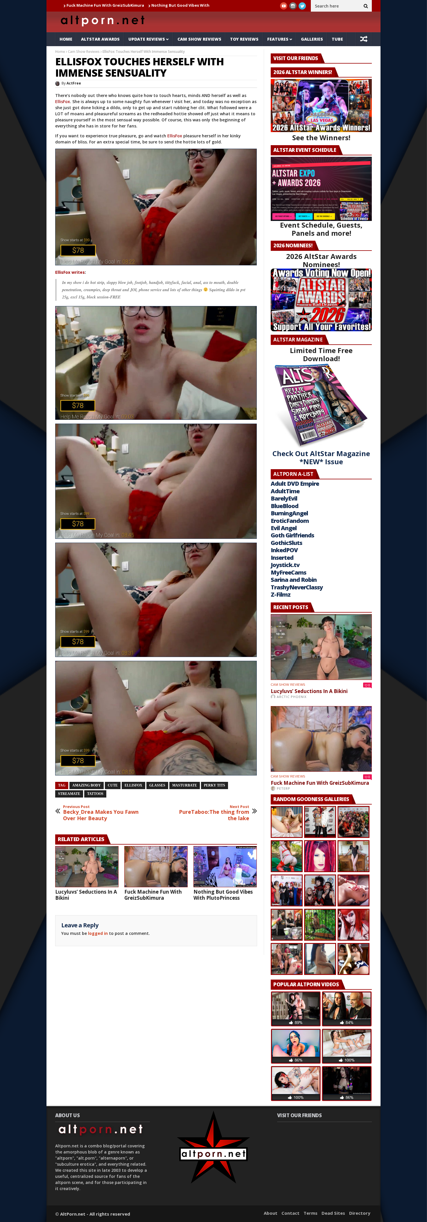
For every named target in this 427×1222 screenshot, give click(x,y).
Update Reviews (146, 39)
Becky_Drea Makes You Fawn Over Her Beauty (101, 813)
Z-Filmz (280, 594)
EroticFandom (290, 521)
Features (277, 39)
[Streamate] (156, 207)
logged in (98, 933)
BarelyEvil (284, 498)
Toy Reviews (244, 39)
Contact (290, 1213)
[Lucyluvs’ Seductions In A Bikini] (87, 866)
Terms (310, 1213)
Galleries (312, 39)
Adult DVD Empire (295, 483)
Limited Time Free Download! (321, 354)
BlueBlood (284, 506)
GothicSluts (286, 543)
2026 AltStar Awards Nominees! (321, 260)
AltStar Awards (100, 39)
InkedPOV (284, 550)
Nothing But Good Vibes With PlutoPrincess (134, 5)
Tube (337, 39)
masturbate (184, 785)
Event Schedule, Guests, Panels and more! (321, 229)
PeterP (283, 788)
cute (113, 785)
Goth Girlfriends (292, 535)
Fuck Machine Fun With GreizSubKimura (153, 894)
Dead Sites (333, 1213)
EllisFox (62, 101)
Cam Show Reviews (199, 39)
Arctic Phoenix (291, 696)
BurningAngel (289, 513)
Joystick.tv (285, 565)
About (270, 1213)
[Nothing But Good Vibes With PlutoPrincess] (225, 866)
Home (66, 39)
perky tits (214, 785)
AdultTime (285, 491)
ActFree (74, 83)
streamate (69, 794)
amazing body (86, 785)
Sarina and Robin (294, 580)
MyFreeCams (288, 572)
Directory (359, 1213)
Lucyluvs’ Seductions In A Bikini (86, 894)
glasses (157, 785)
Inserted (282, 557)
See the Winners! (321, 137)
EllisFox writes (70, 272)
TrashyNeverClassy (297, 587)
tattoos (95, 794)
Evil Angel (284, 528)
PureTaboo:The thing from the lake (214, 813)
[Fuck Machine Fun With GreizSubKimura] (156, 866)
